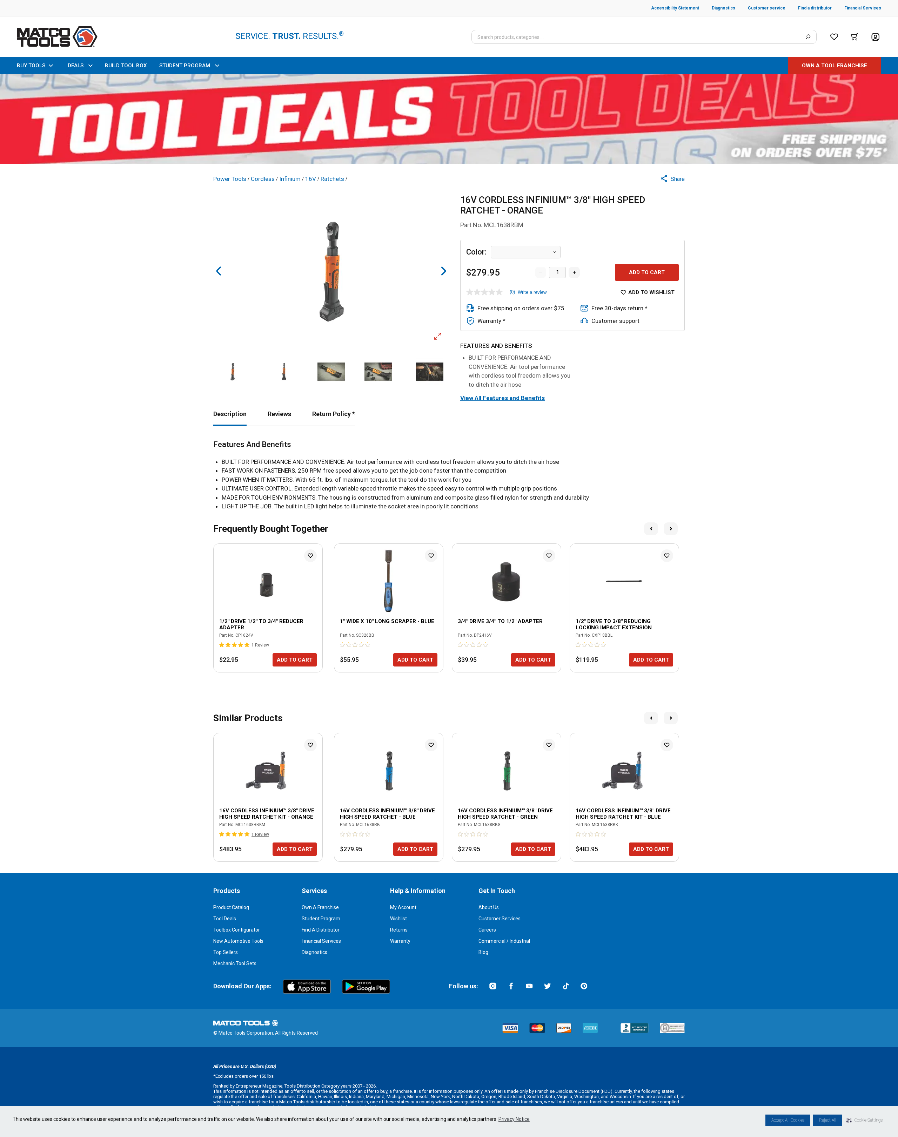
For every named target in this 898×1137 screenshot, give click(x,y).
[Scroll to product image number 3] (331, 371)
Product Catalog (231, 907)
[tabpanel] (449, 475)
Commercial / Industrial (504, 941)
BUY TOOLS (31, 65)
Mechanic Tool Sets (234, 963)
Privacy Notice (514, 1119)
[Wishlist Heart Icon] (310, 555)
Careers (487, 930)
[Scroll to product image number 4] (378, 371)
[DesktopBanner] (449, 119)
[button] (864, 1120)
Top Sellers (225, 952)
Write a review (532, 292)
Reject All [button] (827, 1120)
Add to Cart (647, 272)
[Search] (808, 37)
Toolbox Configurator (236, 930)
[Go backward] (218, 271)
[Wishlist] (834, 37)
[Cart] (854, 37)
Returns (399, 930)
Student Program (321, 918)
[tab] (230, 414)
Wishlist (398, 918)
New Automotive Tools (238, 941)
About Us (488, 907)
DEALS (75, 65)
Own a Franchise (320, 907)
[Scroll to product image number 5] (430, 371)
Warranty (400, 941)
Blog (483, 952)
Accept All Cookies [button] (787, 1120)
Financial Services (321, 941)
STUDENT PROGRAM (184, 65)
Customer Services (499, 918)
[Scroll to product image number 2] (284, 371)
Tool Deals (224, 918)
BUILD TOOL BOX (126, 65)
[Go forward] (443, 271)
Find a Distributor (321, 930)
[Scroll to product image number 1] (232, 371)
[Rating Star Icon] (222, 645)
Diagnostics (314, 952)
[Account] (875, 37)
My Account (403, 907)
